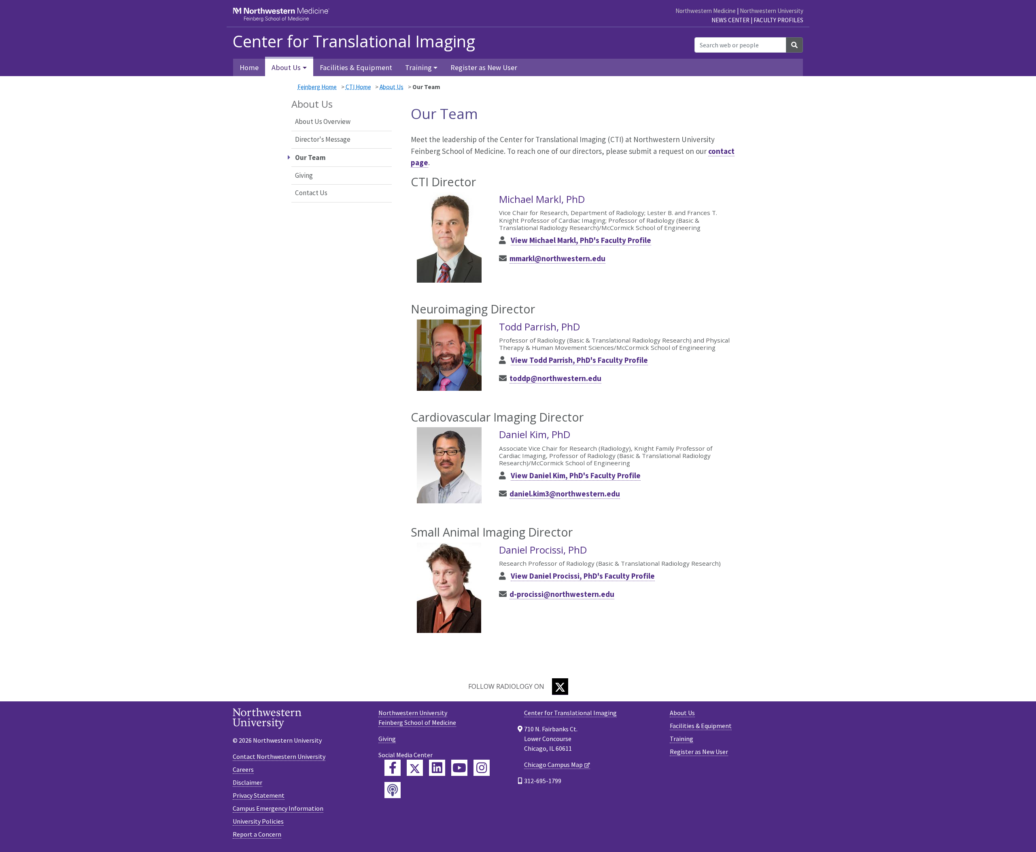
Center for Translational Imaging (354, 41)
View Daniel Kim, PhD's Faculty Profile (576, 475)
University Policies (258, 821)
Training (681, 739)
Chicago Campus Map (553, 764)
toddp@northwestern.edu (555, 378)
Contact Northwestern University (279, 756)
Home (249, 67)
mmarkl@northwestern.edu (557, 258)
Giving (304, 175)
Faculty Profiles (778, 20)
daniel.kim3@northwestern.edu (565, 493)
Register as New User (483, 67)
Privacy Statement (258, 795)
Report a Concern (257, 834)
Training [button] (418, 67)
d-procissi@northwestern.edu (562, 594)
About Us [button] (286, 67)
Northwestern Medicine (705, 11)
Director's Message (322, 139)
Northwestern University (771, 11)
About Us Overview (322, 121)
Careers (243, 769)
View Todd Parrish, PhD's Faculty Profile (579, 360)
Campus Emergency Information (278, 808)
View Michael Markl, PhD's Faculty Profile (581, 240)
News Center (730, 20)
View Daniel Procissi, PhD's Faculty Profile (583, 576)
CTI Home (358, 87)
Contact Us (311, 192)
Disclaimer (247, 782)
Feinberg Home (317, 87)
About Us (391, 87)
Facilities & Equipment (356, 67)
